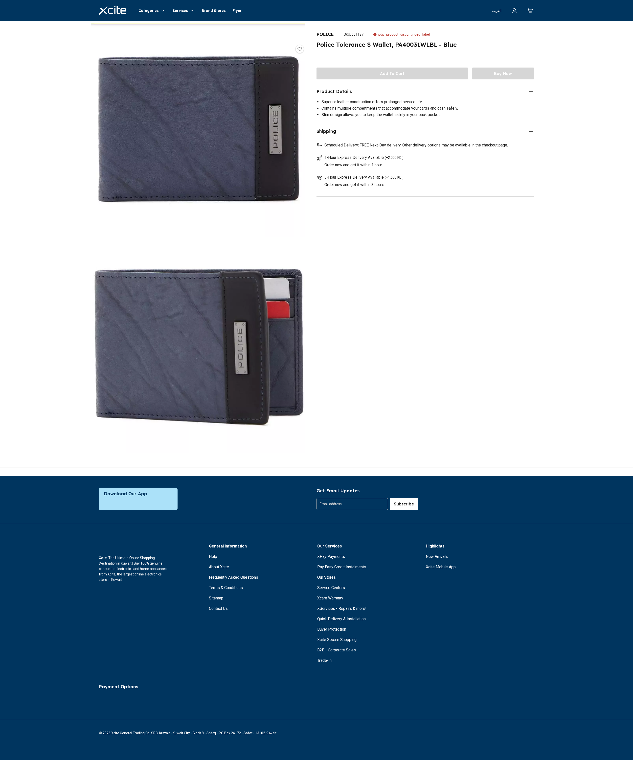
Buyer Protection (331, 629)
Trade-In (324, 660)
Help (213, 556)
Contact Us (218, 608)
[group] (352, 504)
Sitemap (216, 598)
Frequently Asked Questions (233, 577)
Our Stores (326, 577)
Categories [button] (148, 10)
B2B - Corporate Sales (336, 650)
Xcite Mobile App (441, 567)
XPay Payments (331, 556)
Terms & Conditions (226, 587)
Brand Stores (214, 10)
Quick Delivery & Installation (341, 619)
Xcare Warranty (330, 598)
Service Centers (331, 587)
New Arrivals (437, 556)
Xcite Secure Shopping (337, 639)
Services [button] (180, 10)
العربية (496, 11)
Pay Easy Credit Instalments (341, 567)
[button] (198, 131)
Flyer (237, 10)
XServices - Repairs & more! (341, 608)
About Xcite (219, 567)
